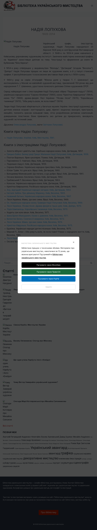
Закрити (48, 287)
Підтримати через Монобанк (48, 265)
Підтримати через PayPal (48, 279)
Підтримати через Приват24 (48, 272)
